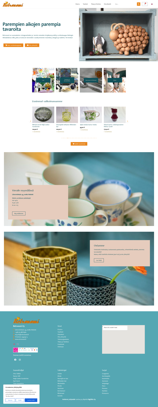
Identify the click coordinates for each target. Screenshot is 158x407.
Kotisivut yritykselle (68, 399)
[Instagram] (20, 360)
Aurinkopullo (106, 376)
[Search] (138, 4)
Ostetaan (61, 347)
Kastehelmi (105, 378)
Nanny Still (16, 376)
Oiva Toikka (17, 373)
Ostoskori (61, 334)
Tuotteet (85, 4)
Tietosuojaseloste (63, 339)
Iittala (59, 376)
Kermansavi (61, 391)
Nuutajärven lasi (63, 378)
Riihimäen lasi (62, 381)
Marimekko (61, 383)
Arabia (60, 373)
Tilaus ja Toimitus (96, 4)
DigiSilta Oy (92, 399)
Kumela (60, 396)
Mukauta (10, 400)
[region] (21, 394)
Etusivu (78, 4)
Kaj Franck (16, 381)
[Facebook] (15, 360)
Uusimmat (61, 344)
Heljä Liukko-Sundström (20, 378)
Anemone (105, 381)
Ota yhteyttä (107, 4)
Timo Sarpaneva (18, 383)
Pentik (60, 386)
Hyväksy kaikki (31, 400)
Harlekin (104, 391)
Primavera (105, 393)
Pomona (104, 388)
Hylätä (19, 400)
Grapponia (105, 373)
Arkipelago (105, 383)
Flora (103, 386)
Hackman (61, 388)
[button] (30, 121)
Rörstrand (61, 393)
